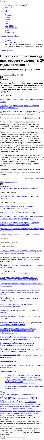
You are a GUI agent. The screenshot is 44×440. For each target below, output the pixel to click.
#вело (27, 402)
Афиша (7, 19)
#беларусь (7, 397)
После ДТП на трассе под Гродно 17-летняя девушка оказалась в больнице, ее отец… (21, 252)
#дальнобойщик (25, 404)
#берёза (17, 398)
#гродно (16, 404)
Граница (8, 21)
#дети (33, 404)
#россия (3, 415)
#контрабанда (31, 406)
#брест (2, 182)
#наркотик (21, 411)
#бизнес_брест (25, 398)
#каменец (17, 406)
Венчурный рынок (8, 361)
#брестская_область (12, 401)
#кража (39, 406)
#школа (30, 415)
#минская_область (25, 408)
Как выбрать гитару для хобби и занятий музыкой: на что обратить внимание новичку (21, 350)
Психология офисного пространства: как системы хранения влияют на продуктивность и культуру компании (20, 292)
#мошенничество (6, 411)
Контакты (9, 7)
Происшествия (11, 28)
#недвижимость (29, 411)
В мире (7, 17)
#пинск (2, 413)
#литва (2, 408)
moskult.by (4, 11)
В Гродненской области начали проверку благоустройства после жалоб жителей (17, 344)
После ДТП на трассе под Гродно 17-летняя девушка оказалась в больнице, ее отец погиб (19, 279)
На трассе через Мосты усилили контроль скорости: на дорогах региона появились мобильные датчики (18, 331)
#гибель (32, 402)
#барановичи (27, 394)
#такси (19, 415)
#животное (40, 404)
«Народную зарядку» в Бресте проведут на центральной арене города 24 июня (17, 207)
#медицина (8, 408)
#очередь (38, 411)
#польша (15, 413)
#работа (35, 413)
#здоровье (11, 406)
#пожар (8, 413)
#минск (15, 408)
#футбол (24, 415)
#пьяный (29, 413)
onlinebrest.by (39, 178)
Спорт (7, 30)
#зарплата (4, 406)
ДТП (7, 24)
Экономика (9, 32)
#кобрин (23, 406)
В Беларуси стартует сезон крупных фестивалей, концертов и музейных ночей (20, 324)
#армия (19, 394)
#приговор (9, 182)
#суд (15, 182)
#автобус (14, 394)
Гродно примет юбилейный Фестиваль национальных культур (16, 305)
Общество (9, 26)
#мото (33, 408)
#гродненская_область (6, 404)
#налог (15, 411)
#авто (8, 394)
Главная (8, 15)
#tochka (2, 394)
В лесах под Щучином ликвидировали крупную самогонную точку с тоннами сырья (20, 338)
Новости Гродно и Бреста (10, 36)
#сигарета (9, 415)
